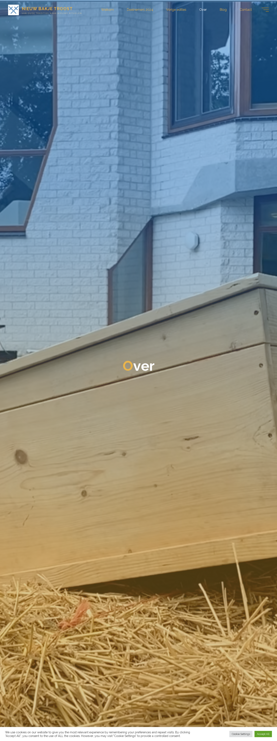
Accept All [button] (263, 734)
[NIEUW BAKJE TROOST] (13, 10)
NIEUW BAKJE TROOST (47, 8)
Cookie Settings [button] (241, 734)
